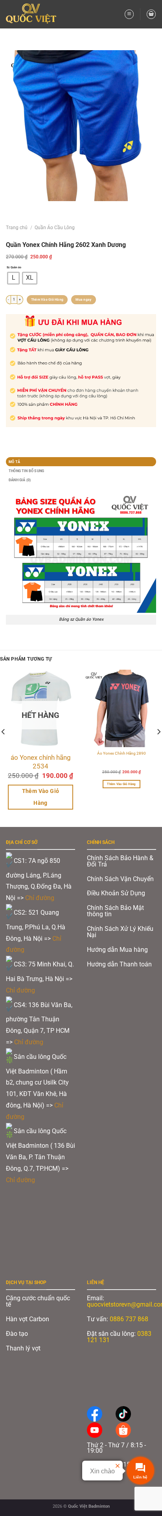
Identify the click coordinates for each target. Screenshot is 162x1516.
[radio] (13, 278)
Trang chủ (17, 227)
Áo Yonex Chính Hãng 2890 (121, 753)
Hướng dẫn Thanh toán (120, 964)
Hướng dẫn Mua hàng (117, 949)
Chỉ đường (40, 898)
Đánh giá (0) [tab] (20, 480)
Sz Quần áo (14, 267)
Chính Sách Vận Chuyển (120, 879)
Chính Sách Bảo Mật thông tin (115, 911)
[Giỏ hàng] (151, 14)
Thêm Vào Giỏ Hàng (47, 299)
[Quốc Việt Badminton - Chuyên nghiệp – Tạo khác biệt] (33, 14)
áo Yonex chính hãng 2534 (41, 761)
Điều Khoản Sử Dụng (116, 893)
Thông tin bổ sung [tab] (26, 471)
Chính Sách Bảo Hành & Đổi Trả (120, 861)
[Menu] (129, 14)
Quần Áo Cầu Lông (55, 227)
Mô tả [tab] (14, 462)
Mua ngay (83, 299)
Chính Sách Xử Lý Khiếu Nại (120, 932)
